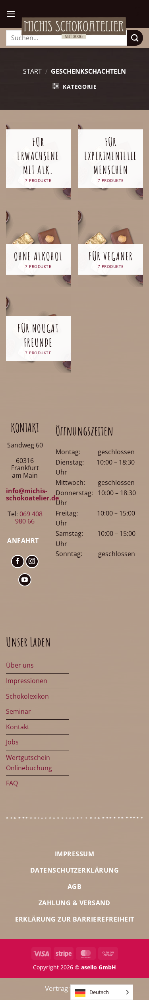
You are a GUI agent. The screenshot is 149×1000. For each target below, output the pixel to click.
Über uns (20, 665)
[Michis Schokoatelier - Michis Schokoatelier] (73, 28)
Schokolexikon (27, 696)
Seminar (18, 711)
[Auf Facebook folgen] (17, 561)
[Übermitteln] (135, 37)
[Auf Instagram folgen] (32, 561)
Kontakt (17, 727)
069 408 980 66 (29, 517)
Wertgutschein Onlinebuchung (29, 762)
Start (32, 71)
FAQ (12, 783)
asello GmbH (98, 967)
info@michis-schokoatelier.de (32, 494)
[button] (10, 13)
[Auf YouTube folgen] (24, 579)
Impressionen (26, 680)
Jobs (12, 742)
